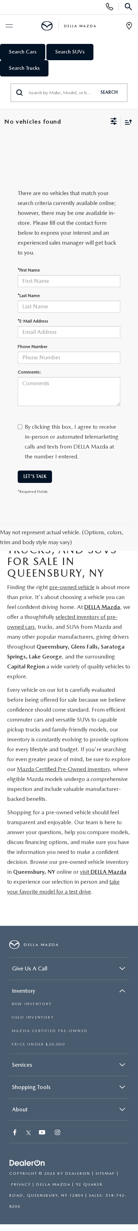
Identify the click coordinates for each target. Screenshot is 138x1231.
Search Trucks (24, 68)
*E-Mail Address (33, 321)
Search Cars (22, 52)
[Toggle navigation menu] (9, 26)
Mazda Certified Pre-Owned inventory (63, 769)
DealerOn (77, 1173)
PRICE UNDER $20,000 (38, 1044)
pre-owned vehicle (71, 587)
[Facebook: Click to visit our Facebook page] (15, 1133)
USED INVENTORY (33, 1017)
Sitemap (105, 1173)
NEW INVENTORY (32, 1004)
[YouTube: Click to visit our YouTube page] (43, 1133)
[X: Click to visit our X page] (28, 1133)
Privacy (21, 1184)
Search (109, 92)
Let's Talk (34, 476)
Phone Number (32, 346)
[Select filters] (113, 122)
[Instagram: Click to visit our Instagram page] (58, 1133)
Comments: (29, 372)
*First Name (29, 270)
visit (103, 871)
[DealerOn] (27, 1163)
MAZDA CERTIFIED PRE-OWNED (50, 1030)
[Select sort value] (126, 122)
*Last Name (29, 295)
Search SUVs (70, 52)
